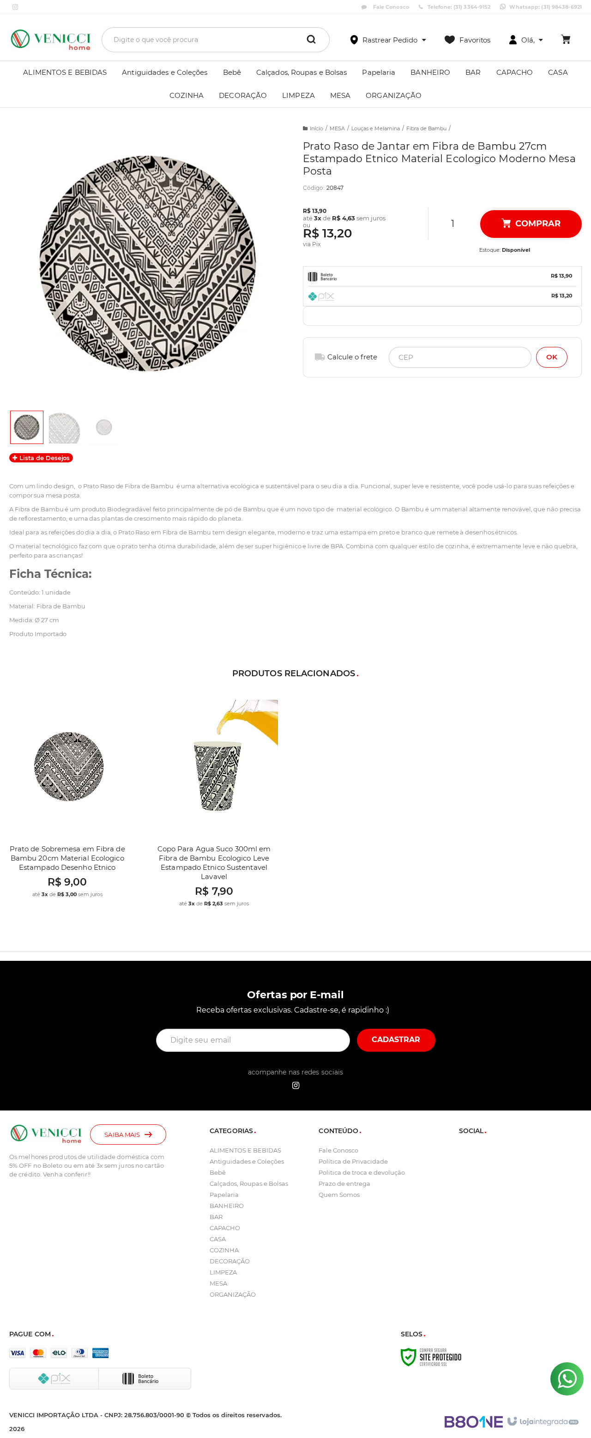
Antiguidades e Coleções (247, 1161)
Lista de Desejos (44, 457)
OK (551, 356)
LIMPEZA (223, 1272)
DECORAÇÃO (230, 1261)
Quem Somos (339, 1194)
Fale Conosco (390, 7)
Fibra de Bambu (426, 128)
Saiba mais (122, 1134)
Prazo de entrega (344, 1183)
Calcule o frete (352, 356)
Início (316, 128)
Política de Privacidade (353, 1161)
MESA (337, 128)
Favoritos (474, 40)
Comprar (537, 223)
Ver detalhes (77, 848)
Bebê (218, 1172)
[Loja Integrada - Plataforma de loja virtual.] (542, 1422)
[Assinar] (396, 1040)
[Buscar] (311, 40)
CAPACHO (225, 1228)
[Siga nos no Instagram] (15, 7)
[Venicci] (50, 40)
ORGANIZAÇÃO (233, 1294)
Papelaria (224, 1194)
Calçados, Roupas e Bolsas (249, 1183)
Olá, (528, 40)
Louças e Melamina (375, 128)
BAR (216, 1216)
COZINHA (224, 1250)
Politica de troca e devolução (362, 1172)
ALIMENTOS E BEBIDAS (245, 1150)
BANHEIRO (227, 1205)
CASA (218, 1239)
